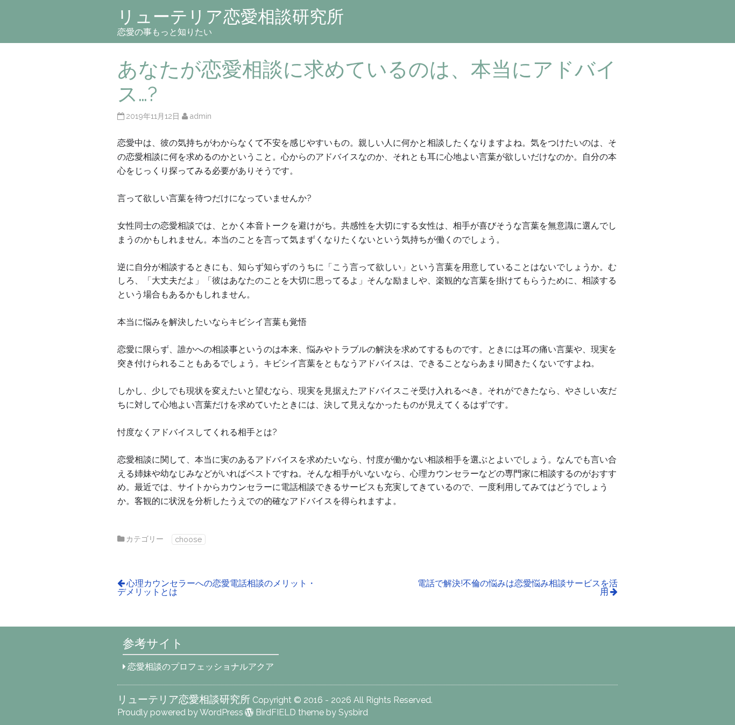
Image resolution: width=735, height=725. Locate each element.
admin (200, 115)
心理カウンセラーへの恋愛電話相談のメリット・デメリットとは (216, 587)
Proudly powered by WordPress (180, 712)
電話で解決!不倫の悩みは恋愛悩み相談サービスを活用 (518, 587)
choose (188, 539)
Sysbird (353, 712)
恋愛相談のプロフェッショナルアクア (201, 667)
